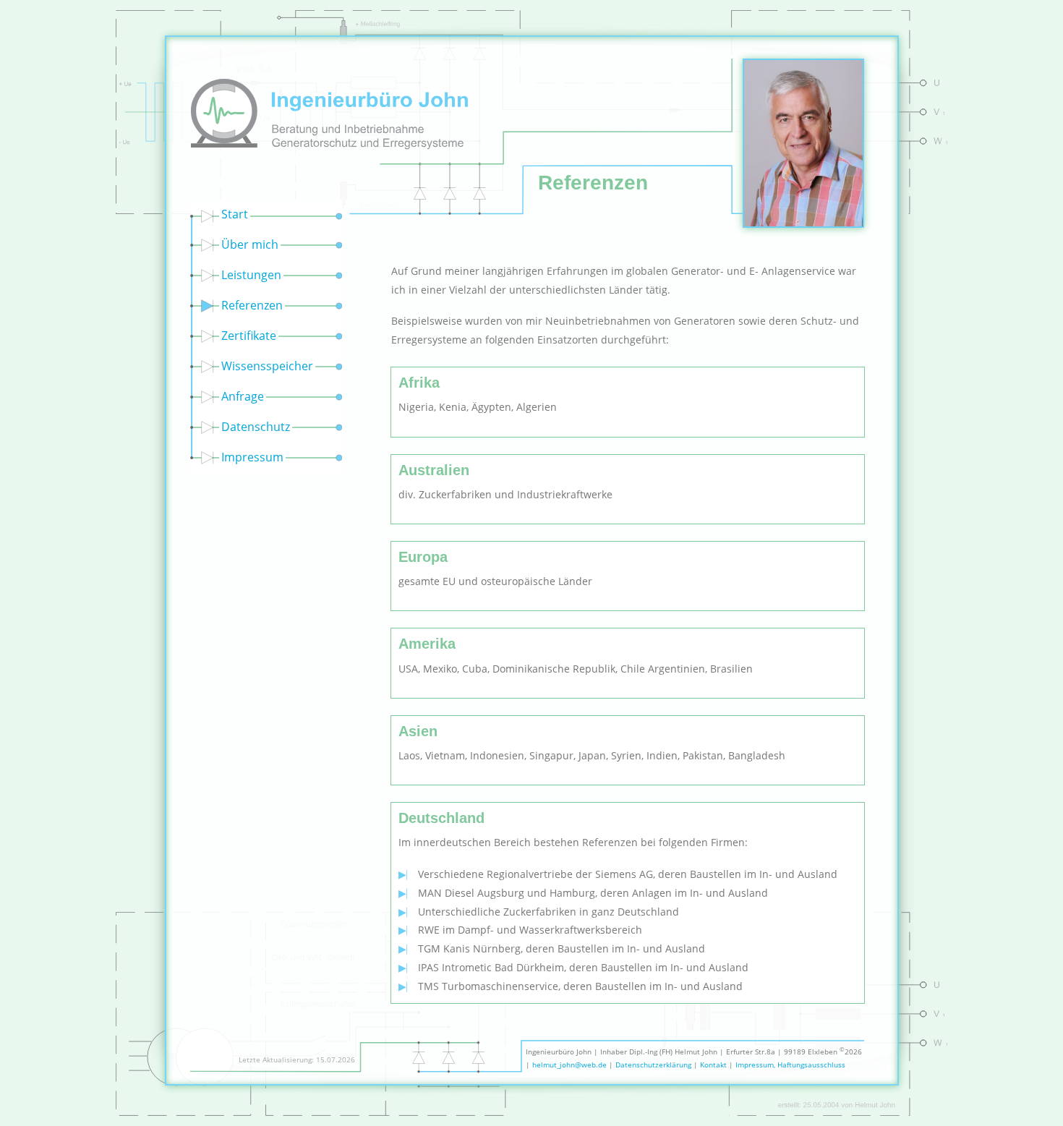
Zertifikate (248, 336)
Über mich (249, 244)
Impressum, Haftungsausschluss (790, 1064)
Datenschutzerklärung (653, 1064)
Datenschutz (255, 427)
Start (234, 214)
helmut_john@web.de (569, 1064)
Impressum (252, 457)
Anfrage (242, 396)
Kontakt (713, 1064)
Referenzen (252, 305)
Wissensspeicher (267, 366)
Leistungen (251, 275)
